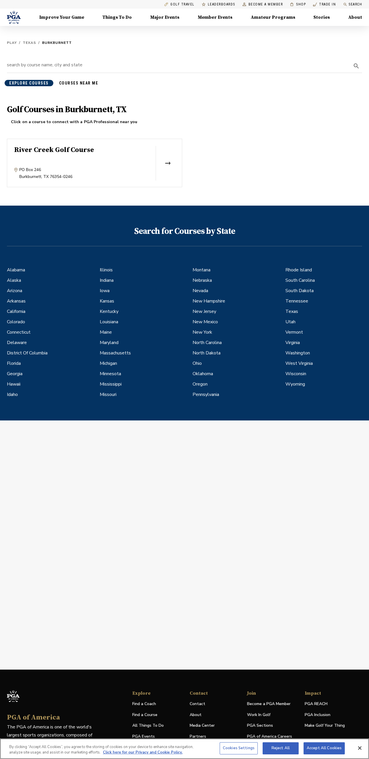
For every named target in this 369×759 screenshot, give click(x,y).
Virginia (292, 342)
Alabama (16, 270)
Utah (290, 322)
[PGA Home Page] (14, 17)
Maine (106, 332)
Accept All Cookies (324, 748)
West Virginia (299, 363)
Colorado (16, 322)
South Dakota (299, 291)
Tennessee (296, 301)
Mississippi (111, 384)
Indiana (107, 280)
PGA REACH (316, 704)
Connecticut (19, 332)
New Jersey (204, 311)
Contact (197, 704)
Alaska (14, 280)
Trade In (324, 4)
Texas (29, 42)
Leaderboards (221, 4)
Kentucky (109, 311)
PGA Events (143, 736)
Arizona (14, 291)
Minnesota (110, 374)
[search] (356, 66)
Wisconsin (295, 374)
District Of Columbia (27, 353)
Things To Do (117, 17)
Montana (201, 270)
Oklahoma (203, 374)
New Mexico (205, 322)
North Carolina (207, 342)
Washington (297, 353)
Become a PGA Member (269, 704)
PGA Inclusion (317, 714)
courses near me (78, 83)
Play (12, 42)
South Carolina (300, 280)
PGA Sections (260, 725)
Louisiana (109, 322)
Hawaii (13, 384)
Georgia (14, 374)
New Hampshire (209, 301)
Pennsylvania (206, 394)
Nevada (200, 291)
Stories (321, 17)
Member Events (215, 17)
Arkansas (16, 301)
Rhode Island (298, 270)
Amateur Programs (273, 17)
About (355, 17)
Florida (14, 363)
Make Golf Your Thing (325, 726)
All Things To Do (148, 725)
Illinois (106, 270)
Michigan (108, 363)
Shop (298, 4)
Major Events (164, 17)
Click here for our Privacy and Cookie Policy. (142, 752)
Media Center (202, 726)
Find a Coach (144, 704)
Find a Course (144, 714)
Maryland (109, 342)
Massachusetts (115, 353)
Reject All (281, 748)
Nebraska (202, 280)
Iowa (105, 291)
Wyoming (295, 384)
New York (202, 332)
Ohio (197, 363)
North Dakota (207, 353)
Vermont (294, 332)
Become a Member (265, 4)
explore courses (29, 83)
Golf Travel (182, 4)
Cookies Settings (239, 748)
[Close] (359, 748)
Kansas (107, 301)
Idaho (12, 394)
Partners (198, 736)
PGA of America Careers (269, 737)
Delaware (17, 342)
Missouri (108, 394)
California (16, 311)
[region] (184, 749)
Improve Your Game (61, 17)
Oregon (200, 384)
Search (355, 4)
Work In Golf (258, 714)
